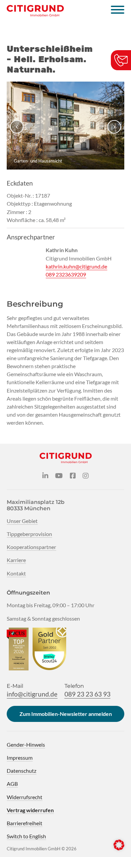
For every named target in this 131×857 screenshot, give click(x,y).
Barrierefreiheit (24, 823)
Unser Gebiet (22, 521)
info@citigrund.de (32, 694)
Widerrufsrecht (24, 797)
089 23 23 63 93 (87, 694)
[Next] (114, 126)
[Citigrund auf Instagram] (86, 476)
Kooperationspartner (31, 547)
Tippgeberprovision (29, 534)
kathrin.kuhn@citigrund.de (76, 266)
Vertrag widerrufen (30, 810)
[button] (119, 845)
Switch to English (26, 836)
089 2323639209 (66, 274)
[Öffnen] (117, 11)
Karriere (16, 560)
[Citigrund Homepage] (35, 10)
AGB (12, 783)
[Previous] (17, 126)
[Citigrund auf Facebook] (73, 476)
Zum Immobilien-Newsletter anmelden (65, 714)
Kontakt (16, 573)
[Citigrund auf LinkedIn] (45, 476)
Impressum (20, 757)
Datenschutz (21, 770)
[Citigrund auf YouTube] (59, 476)
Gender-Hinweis (26, 744)
